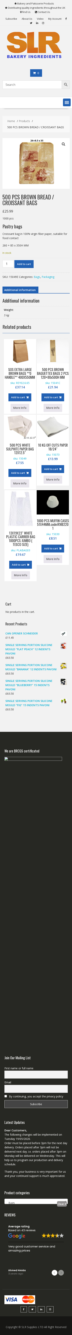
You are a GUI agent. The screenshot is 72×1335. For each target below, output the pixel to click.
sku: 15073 (53, 452)
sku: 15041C (53, 378)
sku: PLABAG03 (20, 543)
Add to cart (24, 264)
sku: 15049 (20, 454)
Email (7, 1082)
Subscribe (11, 18)
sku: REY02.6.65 (20, 378)
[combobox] (36, 1201)
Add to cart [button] (51, 397)
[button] (67, 102)
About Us (27, 18)
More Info (53, 408)
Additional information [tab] (20, 290)
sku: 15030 (53, 529)
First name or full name (18, 1068)
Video (40, 18)
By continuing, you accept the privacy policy (35, 1096)
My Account (54, 18)
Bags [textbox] (10, 1203)
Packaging (48, 277)
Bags (37, 277)
